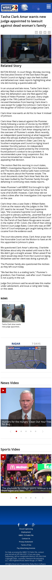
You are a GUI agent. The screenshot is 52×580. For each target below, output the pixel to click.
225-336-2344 (40, 556)
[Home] (10, 8)
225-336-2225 (21, 554)
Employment (26, 532)
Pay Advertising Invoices (26, 548)
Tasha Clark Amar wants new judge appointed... (11, 325)
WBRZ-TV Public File (26, 535)
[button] (26, 49)
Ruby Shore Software (38, 564)
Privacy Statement (26, 542)
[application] (26, 49)
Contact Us (26, 538)
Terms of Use (26, 545)
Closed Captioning (26, 529)
